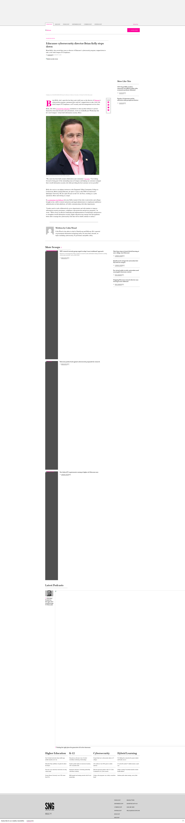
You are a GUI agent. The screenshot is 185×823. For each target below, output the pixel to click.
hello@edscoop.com (133, 810)
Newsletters (130, 800)
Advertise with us (132, 803)
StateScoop (98, 24)
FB (127, 814)
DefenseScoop (76, 24)
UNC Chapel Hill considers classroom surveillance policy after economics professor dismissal (127, 88)
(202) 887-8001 (130, 807)
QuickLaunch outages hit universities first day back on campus (125, 261)
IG (135, 814)
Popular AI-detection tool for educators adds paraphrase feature (127, 99)
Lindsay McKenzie (66, 474)
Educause (97, 100)
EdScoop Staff (65, 258)
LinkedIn (133, 814)
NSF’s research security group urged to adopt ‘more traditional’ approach (81, 251)
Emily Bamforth (119, 274)
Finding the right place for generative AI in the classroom (73, 747)
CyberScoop (88, 24)
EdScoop (49, 24)
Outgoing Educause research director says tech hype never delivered (125, 280)
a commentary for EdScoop (56, 200)
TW (130, 814)
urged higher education (63, 109)
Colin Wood (50, 55)
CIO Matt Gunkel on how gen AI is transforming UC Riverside (49, 602)
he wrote (87, 179)
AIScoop (57, 24)
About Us (48, 813)
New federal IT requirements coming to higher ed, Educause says (79, 472)
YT (138, 814)
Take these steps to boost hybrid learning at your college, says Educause (126, 252)
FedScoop (66, 24)
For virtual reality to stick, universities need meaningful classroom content (126, 271)
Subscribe (134, 30)
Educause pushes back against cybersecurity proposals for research (80, 362)
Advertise (135, 24)
